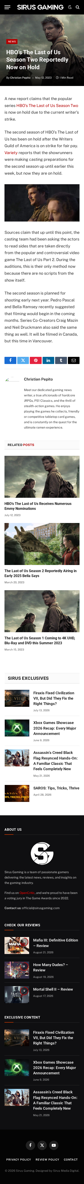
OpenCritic (27, 893)
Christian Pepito (20, 77)
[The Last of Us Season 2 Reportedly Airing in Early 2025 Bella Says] (42, 544)
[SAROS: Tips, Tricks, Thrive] (17, 793)
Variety (11, 152)
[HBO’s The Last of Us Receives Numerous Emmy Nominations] (42, 477)
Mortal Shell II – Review (53, 989)
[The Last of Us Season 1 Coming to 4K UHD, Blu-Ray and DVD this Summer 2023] (42, 611)
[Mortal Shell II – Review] (16, 994)
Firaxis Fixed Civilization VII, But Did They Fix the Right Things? (53, 698)
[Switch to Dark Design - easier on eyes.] (70, 7)
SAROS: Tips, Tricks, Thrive (56, 788)
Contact (71, 1159)
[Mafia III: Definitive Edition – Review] (16, 945)
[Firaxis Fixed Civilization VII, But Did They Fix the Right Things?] (17, 698)
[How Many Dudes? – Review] (16, 970)
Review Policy (47, 1159)
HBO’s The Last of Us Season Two (47, 105)
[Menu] (7, 7)
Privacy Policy (18, 1159)
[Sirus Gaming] (40, 7)
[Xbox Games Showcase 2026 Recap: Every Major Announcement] (17, 728)
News (12, 41)
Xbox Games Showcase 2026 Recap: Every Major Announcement (54, 728)
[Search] (77, 7)
